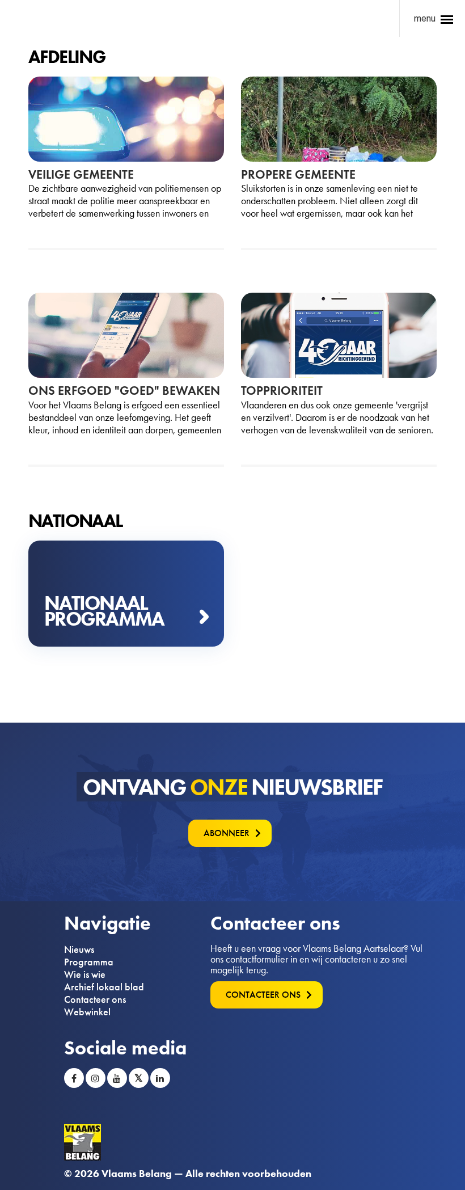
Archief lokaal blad (104, 987)
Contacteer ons (95, 999)
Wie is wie (84, 974)
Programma (88, 962)
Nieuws (79, 949)
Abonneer (227, 833)
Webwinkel (87, 1012)
